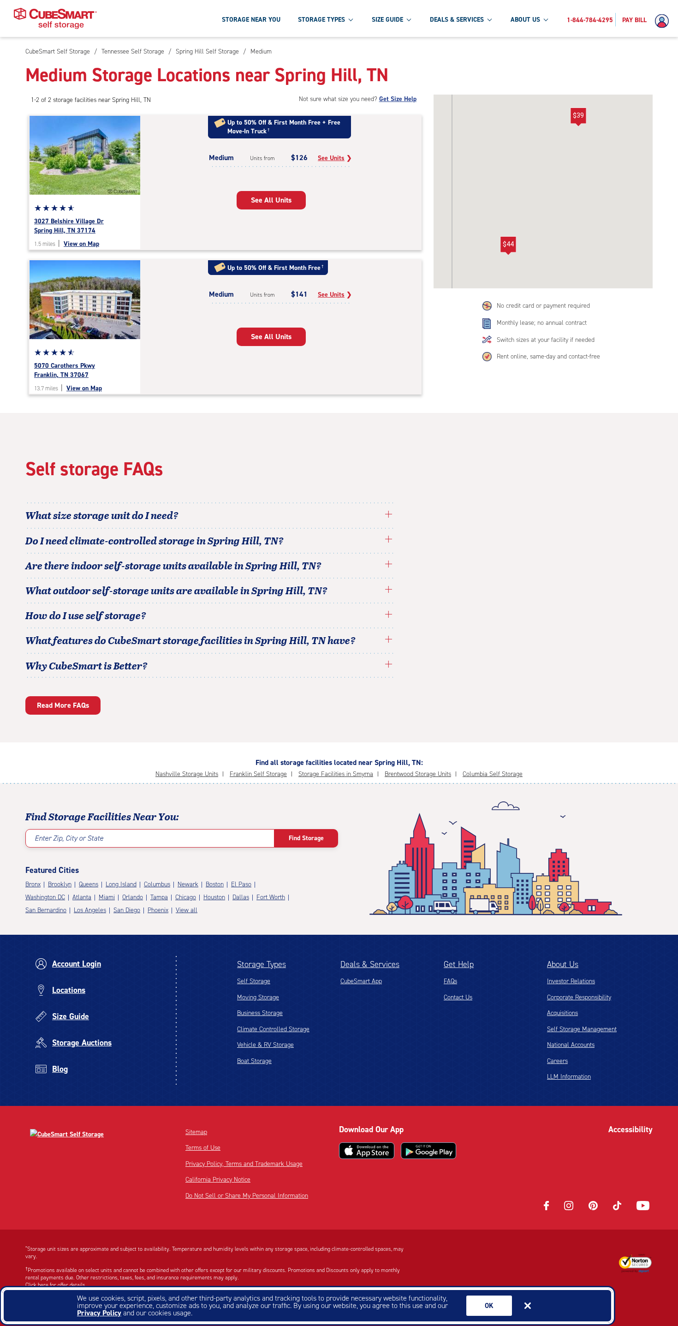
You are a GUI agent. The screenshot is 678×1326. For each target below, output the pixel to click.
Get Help (459, 964)
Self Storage (253, 981)
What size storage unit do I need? (101, 515)
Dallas (240, 897)
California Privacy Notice (217, 1179)
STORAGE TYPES (321, 19)
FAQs (450, 981)
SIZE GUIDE (387, 19)
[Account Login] (664, 21)
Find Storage (306, 838)
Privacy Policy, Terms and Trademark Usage (244, 1163)
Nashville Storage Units (186, 774)
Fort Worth (270, 897)
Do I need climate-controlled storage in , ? (154, 540)
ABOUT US (525, 19)
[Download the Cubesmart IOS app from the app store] (366, 1150)
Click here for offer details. (56, 1285)
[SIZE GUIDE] (408, 19)
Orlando (132, 897)
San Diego (126, 910)
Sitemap (196, 1132)
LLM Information (569, 1076)
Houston (214, 897)
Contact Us (458, 997)
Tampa (159, 897)
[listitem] (260, 51)
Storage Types (261, 964)
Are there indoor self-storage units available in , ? (173, 565)
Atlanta (81, 897)
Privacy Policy (99, 1313)
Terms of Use (202, 1147)
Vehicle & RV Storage (265, 1044)
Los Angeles (90, 910)
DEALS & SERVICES (457, 19)
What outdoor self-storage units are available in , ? (176, 590)
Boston (215, 884)
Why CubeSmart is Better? (86, 665)
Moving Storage (258, 997)
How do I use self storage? (85, 615)
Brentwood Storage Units (418, 774)
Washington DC (45, 897)
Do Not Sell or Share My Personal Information (246, 1195)
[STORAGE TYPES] (350, 19)
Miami (107, 897)
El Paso (241, 884)
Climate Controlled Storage (273, 1029)
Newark (188, 884)
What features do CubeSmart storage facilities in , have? (190, 640)
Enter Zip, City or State (69, 838)
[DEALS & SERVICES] (489, 19)
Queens (88, 884)
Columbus (157, 884)
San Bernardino (45, 910)
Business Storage (260, 1013)
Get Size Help (397, 99)
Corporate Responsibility (579, 997)
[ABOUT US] (545, 19)
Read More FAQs (63, 705)
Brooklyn (59, 884)
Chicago (185, 897)
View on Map (81, 243)
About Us (562, 964)
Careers (557, 1061)
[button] (508, 246)
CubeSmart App (361, 981)
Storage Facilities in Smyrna (335, 774)
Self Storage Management (582, 1029)
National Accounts (571, 1044)
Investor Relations (571, 981)
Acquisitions (562, 1013)
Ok (489, 1305)
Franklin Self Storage (258, 774)
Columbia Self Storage (493, 774)
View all (186, 910)
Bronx (33, 884)
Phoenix (158, 910)
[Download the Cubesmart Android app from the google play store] (428, 1150)
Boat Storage (254, 1061)
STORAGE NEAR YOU (251, 19)
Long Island (121, 884)
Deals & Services (369, 964)
